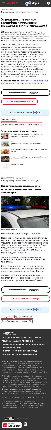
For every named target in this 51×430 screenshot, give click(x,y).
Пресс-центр (34, 338)
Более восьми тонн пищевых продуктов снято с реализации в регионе (24, 82)
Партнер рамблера (22, 418)
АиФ (24, 229)
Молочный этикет (18, 164)
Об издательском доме (14, 338)
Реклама (6, 341)
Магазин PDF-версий (23, 341)
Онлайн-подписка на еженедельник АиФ (23, 344)
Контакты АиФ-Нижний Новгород (19, 351)
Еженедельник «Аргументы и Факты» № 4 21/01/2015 (23, 40)
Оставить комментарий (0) (19, 101)
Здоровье (16, 38)
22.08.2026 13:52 (7, 178)
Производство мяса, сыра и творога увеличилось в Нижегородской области (26, 143)
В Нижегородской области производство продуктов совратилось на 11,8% (26, 135)
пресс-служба (20, 250)
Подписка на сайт (11, 348)
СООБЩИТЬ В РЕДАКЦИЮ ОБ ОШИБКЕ (19, 354)
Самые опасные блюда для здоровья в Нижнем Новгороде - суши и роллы (28, 158)
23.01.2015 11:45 (7, 10)
